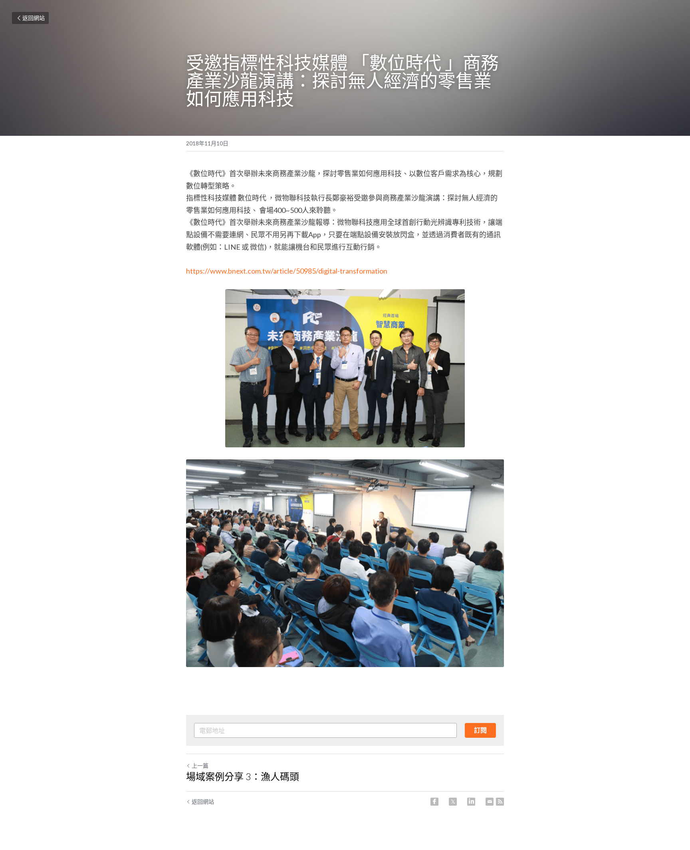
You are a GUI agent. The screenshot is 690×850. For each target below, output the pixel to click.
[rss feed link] (500, 802)
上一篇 (200, 765)
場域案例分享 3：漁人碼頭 (242, 776)
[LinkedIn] (471, 802)
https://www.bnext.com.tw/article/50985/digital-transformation (286, 270)
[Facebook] (434, 802)
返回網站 (33, 17)
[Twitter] (453, 802)
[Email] (490, 802)
